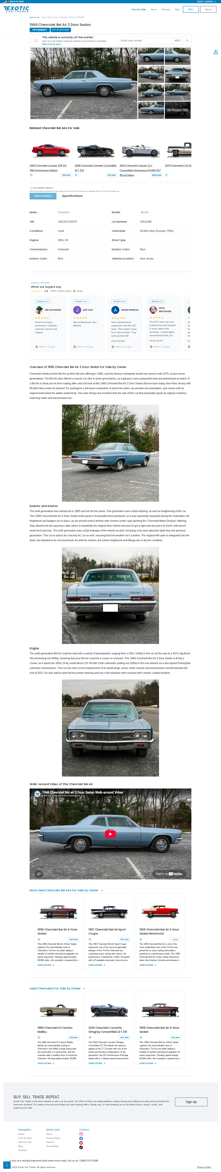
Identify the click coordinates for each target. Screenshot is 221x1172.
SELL (191, 9)
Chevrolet (63, 17)
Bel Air (72, 17)
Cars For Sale (53, 17)
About (154, 9)
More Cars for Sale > (51, 44)
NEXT (177, 40)
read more (118, 341)
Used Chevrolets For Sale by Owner (55, 988)
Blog (177, 9)
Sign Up (191, 1102)
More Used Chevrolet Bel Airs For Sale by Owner (64, 890)
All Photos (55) (177, 110)
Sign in (208, 9)
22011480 (80, 17)
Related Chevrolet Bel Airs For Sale (54, 128)
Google (51, 346)
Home (43, 17)
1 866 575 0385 (16, 1)
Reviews (166, 9)
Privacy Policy (204, 1167)
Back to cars (35, 17)
